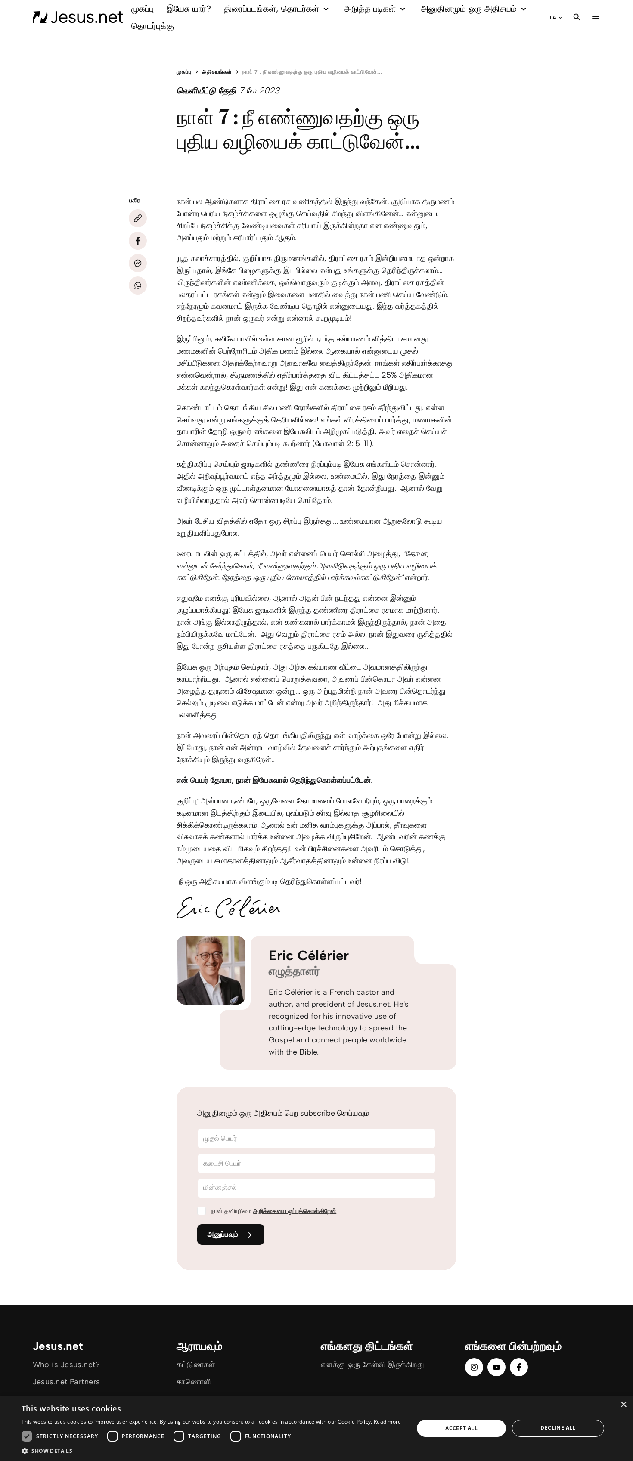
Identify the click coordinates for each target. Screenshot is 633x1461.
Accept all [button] (461, 1428)
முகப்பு (142, 8)
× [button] (623, 1405)
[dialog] (316, 1428)
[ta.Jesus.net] (78, 17)
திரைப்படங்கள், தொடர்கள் (271, 8)
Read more (387, 1421)
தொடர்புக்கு (152, 26)
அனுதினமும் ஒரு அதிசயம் (469, 8)
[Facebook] (138, 241)
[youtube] (496, 1367)
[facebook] (519, 1367)
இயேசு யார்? (189, 8)
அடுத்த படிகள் (370, 8)
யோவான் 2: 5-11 (342, 443)
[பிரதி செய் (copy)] (138, 218)
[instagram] (474, 1367)
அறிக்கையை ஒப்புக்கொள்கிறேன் (294, 1211)
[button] (211, 1450)
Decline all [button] (557, 1427)
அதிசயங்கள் (217, 72)
